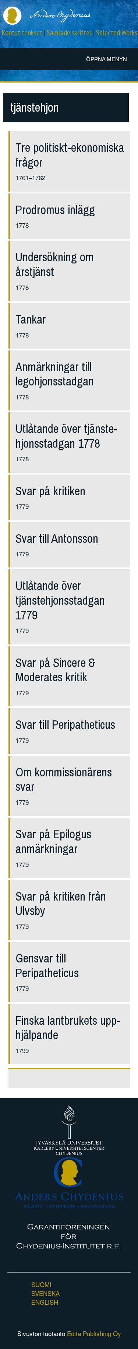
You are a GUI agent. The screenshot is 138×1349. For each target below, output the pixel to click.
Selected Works (116, 33)
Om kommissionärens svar (63, 779)
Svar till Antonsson (56, 538)
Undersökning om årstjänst (54, 264)
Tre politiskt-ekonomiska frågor (69, 155)
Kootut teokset (22, 33)
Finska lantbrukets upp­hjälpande (67, 1027)
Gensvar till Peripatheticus (47, 965)
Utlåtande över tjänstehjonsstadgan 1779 (60, 600)
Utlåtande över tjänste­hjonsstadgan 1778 (66, 436)
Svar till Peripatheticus (65, 724)
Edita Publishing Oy (94, 1333)
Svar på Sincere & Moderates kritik (55, 670)
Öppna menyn (106, 59)
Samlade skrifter (69, 33)
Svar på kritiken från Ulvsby (60, 903)
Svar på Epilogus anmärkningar (53, 841)
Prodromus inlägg (55, 210)
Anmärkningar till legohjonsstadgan (54, 374)
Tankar (30, 319)
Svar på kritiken (50, 491)
